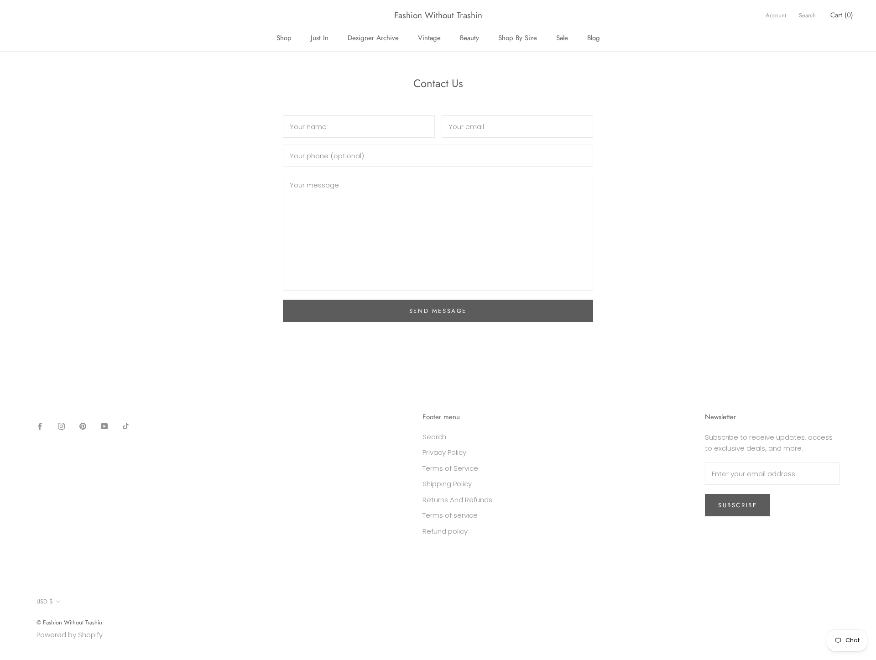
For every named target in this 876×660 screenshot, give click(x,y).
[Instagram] (61, 426)
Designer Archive (373, 38)
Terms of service (450, 515)
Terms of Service (450, 468)
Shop (284, 38)
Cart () (841, 15)
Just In (319, 38)
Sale (562, 38)
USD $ (44, 601)
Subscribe (737, 505)
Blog (593, 38)
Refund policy (445, 531)
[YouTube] (104, 426)
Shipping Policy (447, 484)
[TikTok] (125, 426)
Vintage (429, 38)
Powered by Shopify (69, 634)
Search (807, 15)
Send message (438, 311)
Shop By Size (517, 38)
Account (776, 15)
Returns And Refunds (457, 499)
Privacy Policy (444, 452)
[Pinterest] (82, 426)
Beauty (469, 38)
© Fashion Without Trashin (69, 622)
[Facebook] (39, 426)
